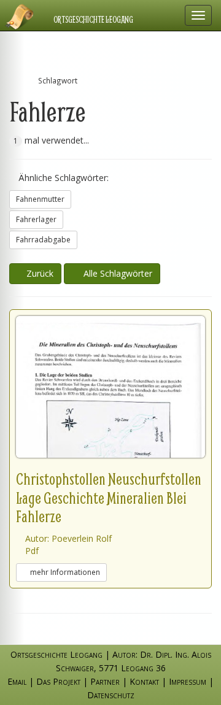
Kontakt (144, 681)
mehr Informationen (64, 572)
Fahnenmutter (40, 199)
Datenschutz (110, 695)
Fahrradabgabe (43, 239)
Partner (105, 681)
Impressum (187, 681)
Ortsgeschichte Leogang (93, 19)
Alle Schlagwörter (115, 273)
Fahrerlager (36, 219)
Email (16, 681)
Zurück (38, 273)
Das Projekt (58, 681)
